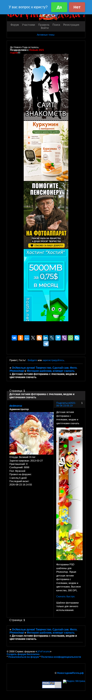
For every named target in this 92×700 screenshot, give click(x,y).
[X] (33, 337)
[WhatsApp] (70, 337)
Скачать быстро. (65, 596)
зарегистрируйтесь (53, 360)
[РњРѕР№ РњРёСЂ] (26, 337)
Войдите (32, 360)
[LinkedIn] (45, 337)
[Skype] (76, 337)
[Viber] (64, 337)
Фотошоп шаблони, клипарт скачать (51, 370)
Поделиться (63, 403)
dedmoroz (15, 405)
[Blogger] (39, 337)
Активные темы (45, 34)
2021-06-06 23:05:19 (66, 404)
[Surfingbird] (58, 337)
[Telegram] (46, 343)
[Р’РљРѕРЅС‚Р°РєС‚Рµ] (14, 337)
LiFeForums (43, 651)
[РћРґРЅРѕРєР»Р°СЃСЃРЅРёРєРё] (20, 337)
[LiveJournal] (51, 337)
